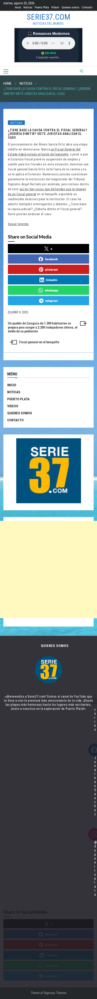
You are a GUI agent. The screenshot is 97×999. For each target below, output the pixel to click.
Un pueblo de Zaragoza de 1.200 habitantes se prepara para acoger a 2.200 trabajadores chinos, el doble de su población (42, 327)
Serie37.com (48, 17)
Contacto (87, 7)
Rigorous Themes (55, 993)
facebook (51, 259)
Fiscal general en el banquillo (39, 342)
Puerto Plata (42, 7)
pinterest (51, 269)
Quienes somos (70, 7)
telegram (51, 301)
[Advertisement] (48, 569)
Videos (55, 7)
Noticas (27, 7)
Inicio (18, 7)
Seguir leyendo (18, 224)
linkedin (51, 280)
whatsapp (51, 290)
